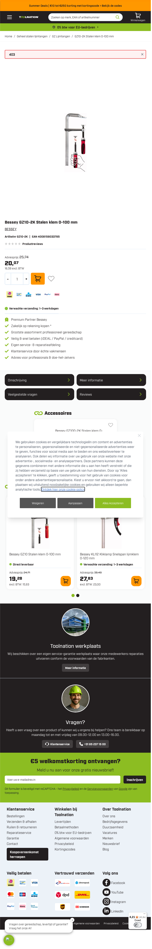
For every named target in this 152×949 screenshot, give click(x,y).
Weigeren (38, 503)
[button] (9, 940)
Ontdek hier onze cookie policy (63, 489)
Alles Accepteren (113, 503)
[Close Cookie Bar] (139, 435)
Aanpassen (75, 503)
